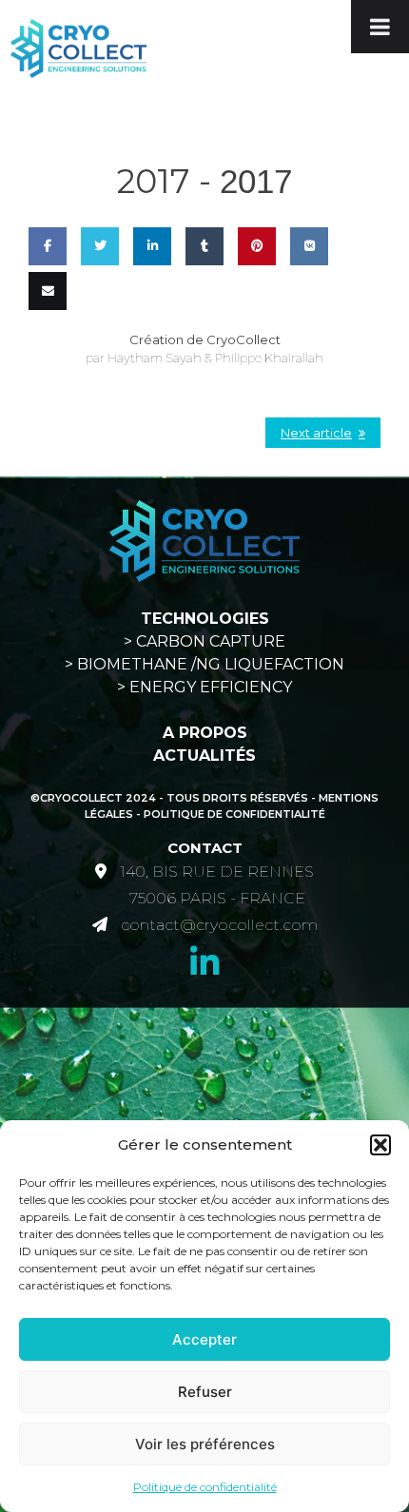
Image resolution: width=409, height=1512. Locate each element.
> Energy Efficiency (204, 687)
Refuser (205, 1392)
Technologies (205, 619)
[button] (380, 1144)
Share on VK (308, 301)
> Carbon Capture (204, 641)
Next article (316, 432)
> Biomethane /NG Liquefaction (204, 664)
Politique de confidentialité (205, 1487)
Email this (45, 346)
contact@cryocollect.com (219, 925)
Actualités (204, 755)
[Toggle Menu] (380, 26)
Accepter (204, 1339)
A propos (205, 733)
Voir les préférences (205, 1444)
